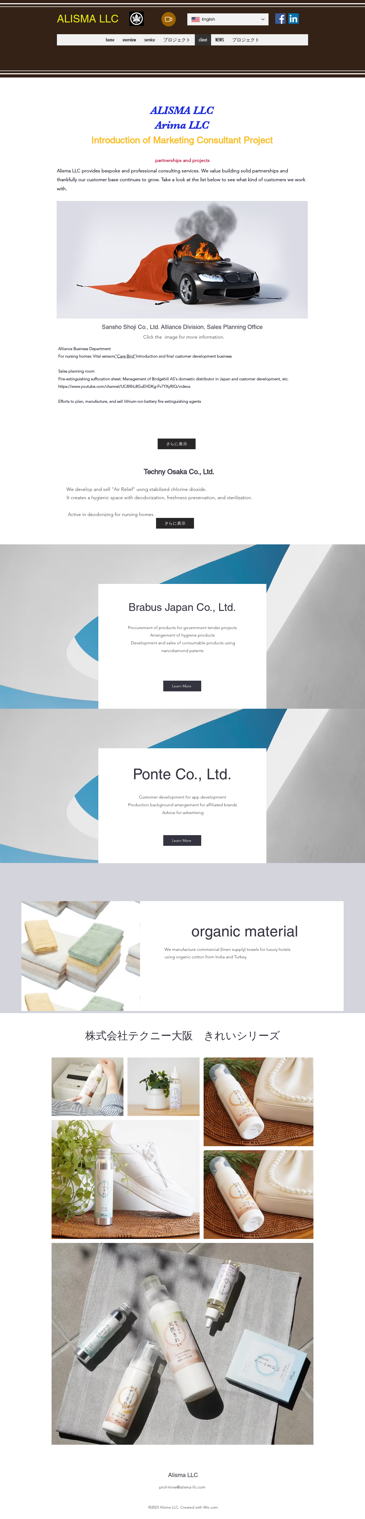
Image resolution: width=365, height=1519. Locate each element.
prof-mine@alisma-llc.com (182, 1487)
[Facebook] (280, 18)
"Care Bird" (125, 356)
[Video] (168, 19)
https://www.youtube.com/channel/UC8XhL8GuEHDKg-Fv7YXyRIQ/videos (124, 386)
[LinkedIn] (293, 18)
